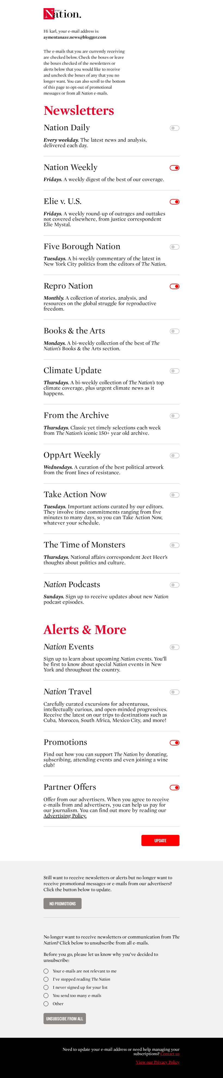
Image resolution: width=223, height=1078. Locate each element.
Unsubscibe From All (64, 1018)
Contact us (169, 1053)
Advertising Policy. (65, 815)
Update (160, 840)
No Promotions (62, 903)
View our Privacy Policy (157, 1062)
